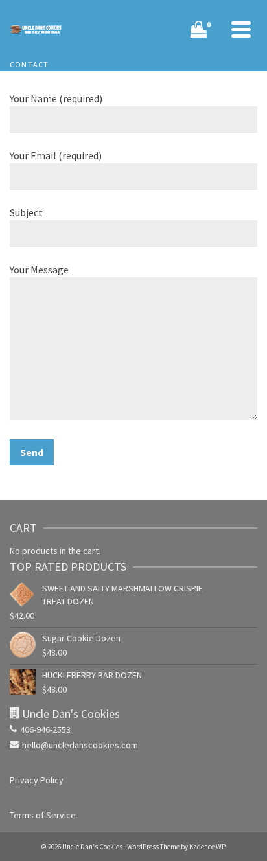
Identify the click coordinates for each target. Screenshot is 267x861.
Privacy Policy (37, 780)
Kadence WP (207, 846)
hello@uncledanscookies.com (80, 745)
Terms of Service (43, 815)
